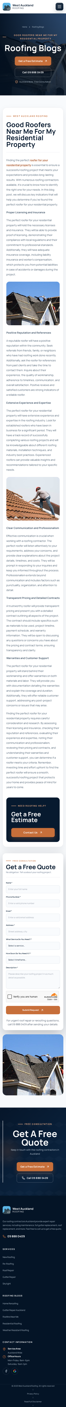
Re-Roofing (8, 1263)
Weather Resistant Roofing (16, 1330)
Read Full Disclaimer (33, 1401)
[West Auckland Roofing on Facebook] (6, 1371)
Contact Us (30, 832)
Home (24, 26)
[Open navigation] (59, 6)
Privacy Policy (33, 1394)
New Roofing (9, 1257)
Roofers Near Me (10, 1316)
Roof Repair (8, 1270)
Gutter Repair (9, 1277)
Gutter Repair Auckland (14, 1310)
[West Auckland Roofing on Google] (14, 1371)
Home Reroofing (10, 1303)
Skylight (7, 1283)
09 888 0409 (19, 1024)
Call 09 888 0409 (33, 72)
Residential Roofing (12, 1323)
